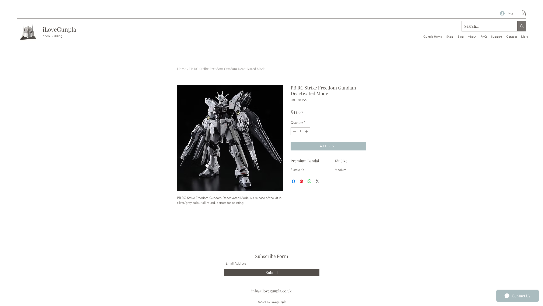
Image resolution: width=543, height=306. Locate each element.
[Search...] (521, 26)
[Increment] (307, 131)
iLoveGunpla (59, 29)
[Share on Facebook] (293, 181)
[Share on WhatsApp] (309, 181)
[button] (523, 13)
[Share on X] (317, 181)
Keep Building (52, 36)
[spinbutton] (300, 131)
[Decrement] (294, 131)
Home (181, 69)
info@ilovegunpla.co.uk (271, 290)
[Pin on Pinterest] (301, 181)
